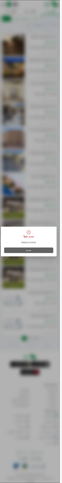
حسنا (28, 250)
